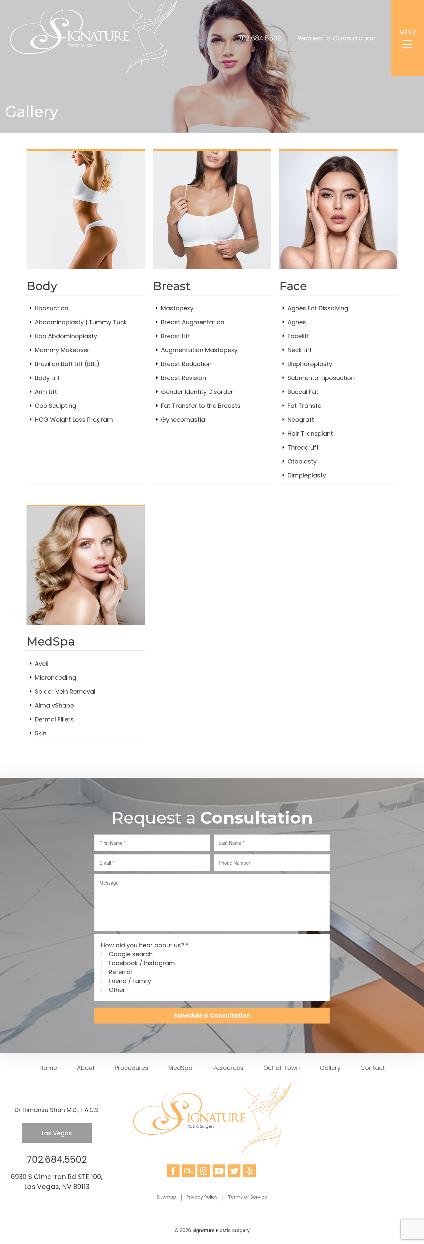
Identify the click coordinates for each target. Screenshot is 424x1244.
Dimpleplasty (307, 475)
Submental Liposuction (321, 378)
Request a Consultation (336, 38)
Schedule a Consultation (212, 1015)
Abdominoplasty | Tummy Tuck (81, 322)
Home (48, 1068)
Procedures (131, 1068)
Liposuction (51, 308)
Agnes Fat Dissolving (318, 308)
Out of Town (281, 1068)
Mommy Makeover (62, 350)
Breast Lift (175, 336)
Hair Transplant (310, 433)
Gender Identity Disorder (197, 392)
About (86, 1068)
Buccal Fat (303, 392)
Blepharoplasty (310, 364)
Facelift (298, 336)
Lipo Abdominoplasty (66, 336)
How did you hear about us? (145, 945)
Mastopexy (177, 308)
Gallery (330, 1068)
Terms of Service (247, 1197)
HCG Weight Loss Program (74, 419)
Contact (372, 1068)
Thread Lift (303, 447)
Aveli (41, 663)
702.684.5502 (259, 38)
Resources (227, 1068)
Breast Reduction (186, 364)
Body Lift (47, 378)
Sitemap (166, 1197)
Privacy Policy (202, 1197)
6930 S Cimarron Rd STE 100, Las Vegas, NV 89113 (56, 1181)
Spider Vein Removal (65, 691)
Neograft (301, 419)
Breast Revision (183, 378)
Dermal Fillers (54, 719)
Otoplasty (302, 461)
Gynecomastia (183, 419)
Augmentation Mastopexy (199, 350)
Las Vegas (57, 1133)
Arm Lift (46, 392)
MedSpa (180, 1068)
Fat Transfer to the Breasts (200, 406)
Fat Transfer (306, 406)
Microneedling (55, 677)
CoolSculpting (55, 406)
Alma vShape (54, 705)
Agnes (297, 322)
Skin (40, 733)
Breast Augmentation (192, 322)
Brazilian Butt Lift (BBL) (67, 364)
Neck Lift (300, 350)
